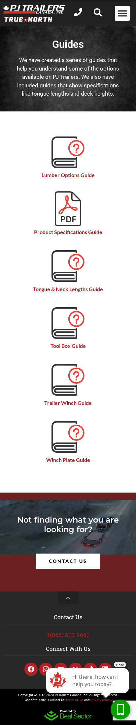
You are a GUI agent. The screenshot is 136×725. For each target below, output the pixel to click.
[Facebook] (31, 669)
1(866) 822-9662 (68, 635)
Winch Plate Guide (68, 460)
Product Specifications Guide (68, 232)
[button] (122, 13)
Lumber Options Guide (68, 175)
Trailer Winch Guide (68, 403)
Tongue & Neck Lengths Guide (68, 289)
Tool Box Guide (68, 346)
